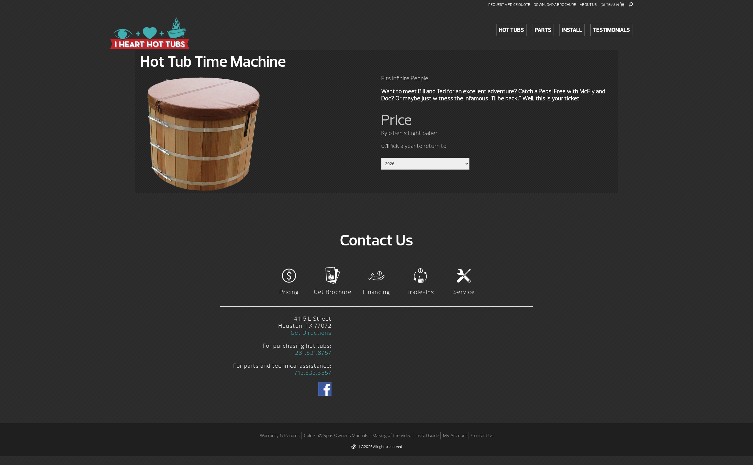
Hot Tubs (511, 30)
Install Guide (427, 436)
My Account (455, 436)
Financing (376, 292)
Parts (543, 30)
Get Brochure (332, 292)
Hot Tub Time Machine (149, 33)
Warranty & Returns (280, 436)
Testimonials (611, 30)
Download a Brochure (555, 4)
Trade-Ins (420, 292)
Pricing (289, 292)
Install (572, 30)
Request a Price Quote (509, 4)
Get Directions (311, 333)
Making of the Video (392, 436)
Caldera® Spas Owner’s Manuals (336, 436)
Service (464, 292)
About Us (588, 4)
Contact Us (482, 436)
